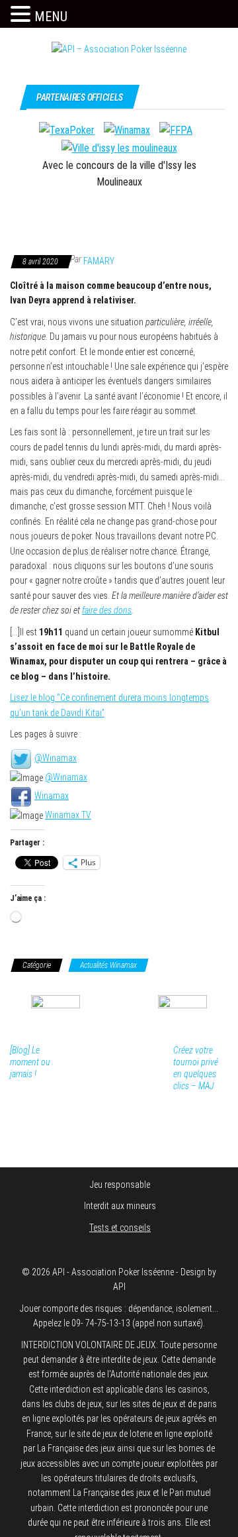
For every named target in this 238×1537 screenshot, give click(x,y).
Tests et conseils (120, 1227)
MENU (50, 17)
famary (98, 261)
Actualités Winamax (108, 965)
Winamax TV (68, 815)
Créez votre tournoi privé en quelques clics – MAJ (195, 1068)
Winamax (51, 795)
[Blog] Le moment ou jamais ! (30, 1062)
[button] (22, 15)
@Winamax (55, 758)
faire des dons (107, 610)
